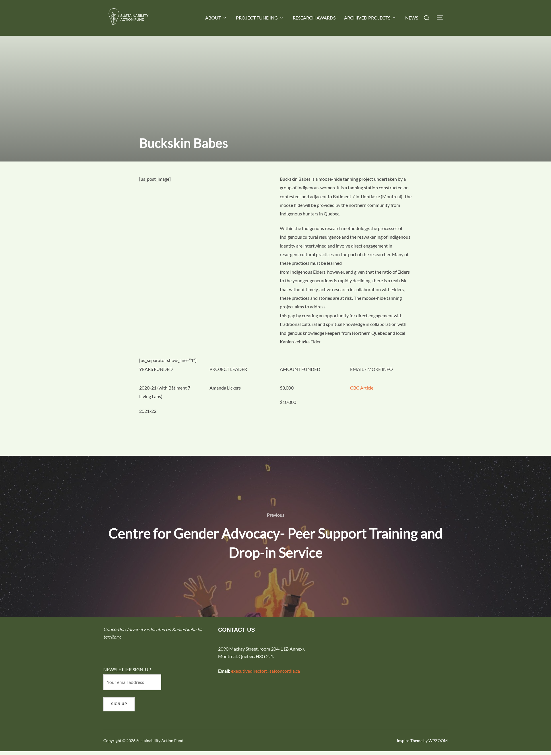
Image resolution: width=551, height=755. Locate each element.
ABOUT (213, 17)
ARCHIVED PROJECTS (367, 17)
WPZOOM (438, 740)
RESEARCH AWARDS (314, 17)
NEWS (411, 17)
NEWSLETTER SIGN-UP (127, 669)
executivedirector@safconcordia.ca (265, 671)
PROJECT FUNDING (257, 17)
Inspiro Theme (409, 740)
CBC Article (361, 387)
